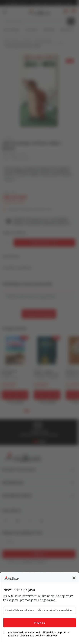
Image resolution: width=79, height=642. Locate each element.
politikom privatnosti (46, 635)
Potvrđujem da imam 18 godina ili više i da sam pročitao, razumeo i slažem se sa (39, 634)
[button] (74, 577)
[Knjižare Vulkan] (11, 577)
